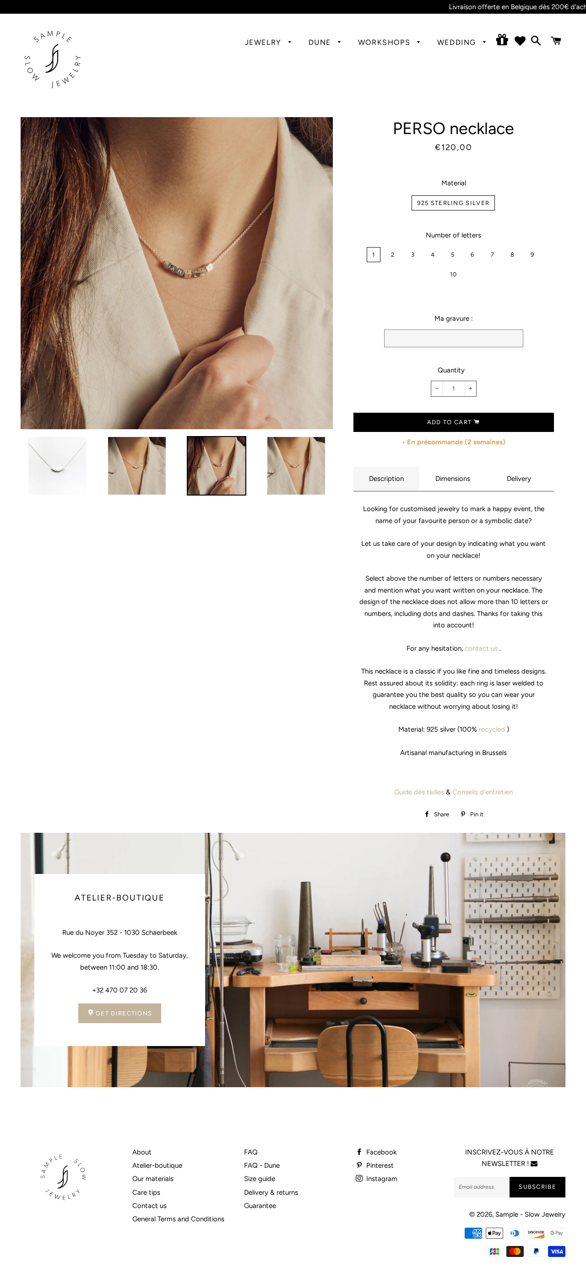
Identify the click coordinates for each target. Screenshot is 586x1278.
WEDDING (458, 42)
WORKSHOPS (385, 42)
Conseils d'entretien (482, 792)
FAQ (251, 1152)
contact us (481, 648)
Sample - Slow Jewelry (530, 1214)
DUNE (321, 42)
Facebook (380, 1152)
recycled (492, 729)
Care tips (146, 1192)
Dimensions (452, 479)
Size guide (259, 1179)
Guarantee (260, 1206)
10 (453, 274)
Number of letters (453, 235)
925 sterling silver (453, 203)
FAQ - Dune (262, 1165)
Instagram (380, 1179)
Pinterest (379, 1165)
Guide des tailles (419, 792)
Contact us (149, 1206)
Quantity (451, 370)
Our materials (153, 1179)
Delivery (519, 479)
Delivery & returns (271, 1192)
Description (386, 479)
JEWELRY (264, 42)
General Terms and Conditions (178, 1219)
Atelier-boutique (157, 1165)
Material (453, 183)
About (142, 1152)
